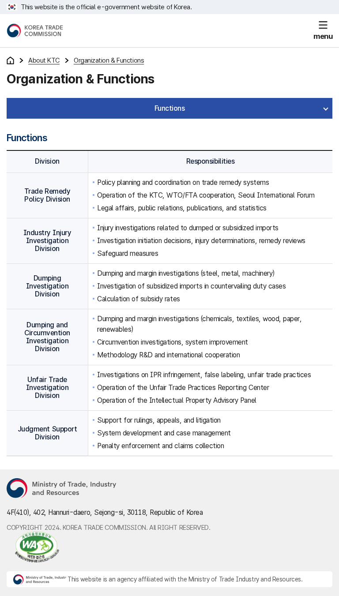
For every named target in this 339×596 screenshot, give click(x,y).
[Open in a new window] (33, 547)
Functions (169, 108)
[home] (10, 60)
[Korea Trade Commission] (35, 31)
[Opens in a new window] (62, 488)
